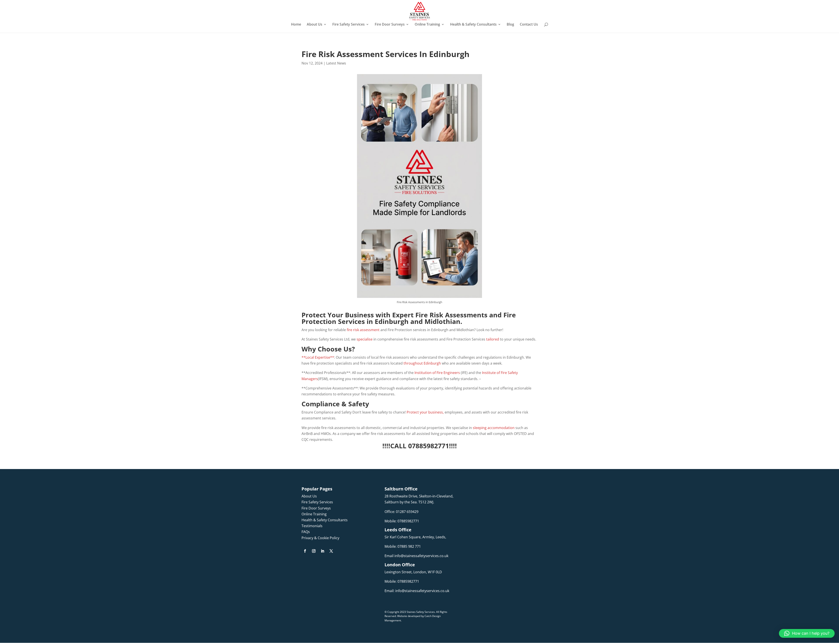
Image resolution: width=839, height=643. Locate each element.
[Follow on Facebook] (305, 550)
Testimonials (312, 525)
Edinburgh (392, 321)
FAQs (306, 531)
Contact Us (529, 25)
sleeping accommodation (494, 427)
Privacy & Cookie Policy (320, 537)
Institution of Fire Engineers (437, 372)
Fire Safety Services (348, 25)
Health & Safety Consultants (473, 25)
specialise (365, 339)
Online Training (427, 25)
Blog (510, 25)
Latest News (336, 63)
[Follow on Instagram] (313, 550)
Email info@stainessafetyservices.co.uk (416, 555)
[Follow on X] (331, 550)
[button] (807, 633)
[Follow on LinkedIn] (322, 550)
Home (296, 25)
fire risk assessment (363, 329)
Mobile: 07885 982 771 (403, 546)
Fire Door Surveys (390, 25)
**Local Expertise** (318, 357)
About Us (314, 25)
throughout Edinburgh (422, 363)
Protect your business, (425, 412)
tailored (492, 339)
